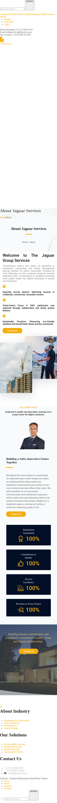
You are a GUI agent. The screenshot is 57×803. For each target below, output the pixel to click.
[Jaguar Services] (9, 39)
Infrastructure (10, 725)
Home (3, 217)
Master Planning (11, 749)
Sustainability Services (14, 744)
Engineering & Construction (16, 720)
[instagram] (1, 707)
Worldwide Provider (13, 747)
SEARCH (29, 1)
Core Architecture (12, 723)
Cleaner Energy (11, 728)
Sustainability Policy (13, 752)
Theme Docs (6, 43)
